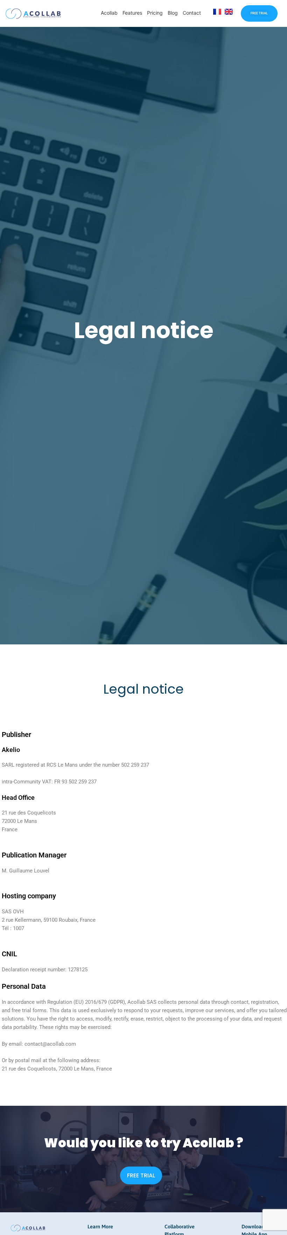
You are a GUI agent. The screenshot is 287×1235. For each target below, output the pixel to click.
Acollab (109, 13)
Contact (192, 13)
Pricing (155, 13)
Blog (173, 13)
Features (132, 13)
